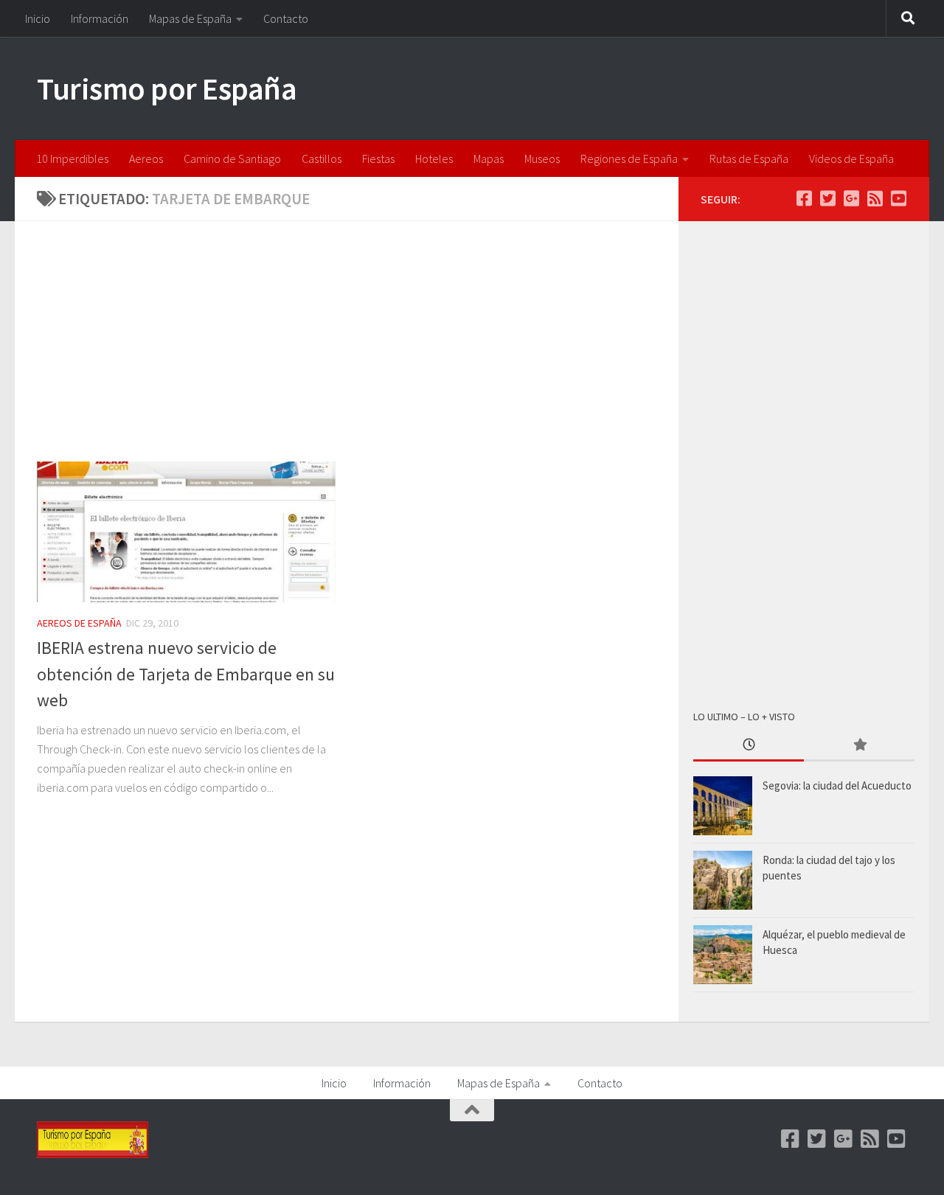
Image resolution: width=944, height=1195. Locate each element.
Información (99, 18)
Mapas (488, 158)
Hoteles (434, 158)
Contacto (285, 18)
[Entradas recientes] (748, 746)
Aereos (146, 158)
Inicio (37, 18)
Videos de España (851, 158)
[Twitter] (827, 198)
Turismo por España (166, 88)
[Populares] (859, 746)
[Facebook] (804, 198)
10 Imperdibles (72, 158)
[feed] (875, 198)
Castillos (321, 158)
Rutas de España (748, 158)
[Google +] (851, 198)
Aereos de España (79, 623)
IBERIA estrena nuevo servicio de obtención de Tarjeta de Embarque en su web (186, 674)
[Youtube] (898, 198)
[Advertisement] (357, 352)
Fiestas (378, 158)
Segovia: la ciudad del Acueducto (837, 785)
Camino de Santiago (232, 158)
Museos (542, 158)
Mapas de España (190, 18)
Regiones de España (629, 158)
